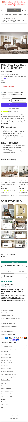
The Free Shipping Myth (7, 331)
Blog (2, 407)
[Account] (22, 10)
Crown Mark (8, 71)
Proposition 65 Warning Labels (9, 326)
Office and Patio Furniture (7, 396)
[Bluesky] (14, 418)
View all (25, 160)
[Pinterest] (17, 418)
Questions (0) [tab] (20, 271)
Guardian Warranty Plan (7, 315)
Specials (3, 399)
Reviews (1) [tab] (8, 271)
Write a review (14, 262)
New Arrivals (4, 401)
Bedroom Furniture (17, 14)
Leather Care (4, 321)
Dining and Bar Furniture (7, 391)
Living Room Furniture (6, 393)
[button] (4, 111)
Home (2, 14)
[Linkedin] (11, 418)
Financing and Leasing (7, 310)
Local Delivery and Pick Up (8, 323)
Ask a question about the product (14, 265)
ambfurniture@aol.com (10, 377)
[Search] (5, 10)
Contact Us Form (5, 379)
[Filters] (3, 276)
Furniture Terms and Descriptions (9, 313)
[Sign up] (24, 346)
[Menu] (2, 10)
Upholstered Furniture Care (8, 334)
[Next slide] (25, 179)
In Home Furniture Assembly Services (10, 318)
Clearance (3, 383)
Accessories (8, 14)
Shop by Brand (5, 329)
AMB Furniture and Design (17, 411)
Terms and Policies (6, 354)
